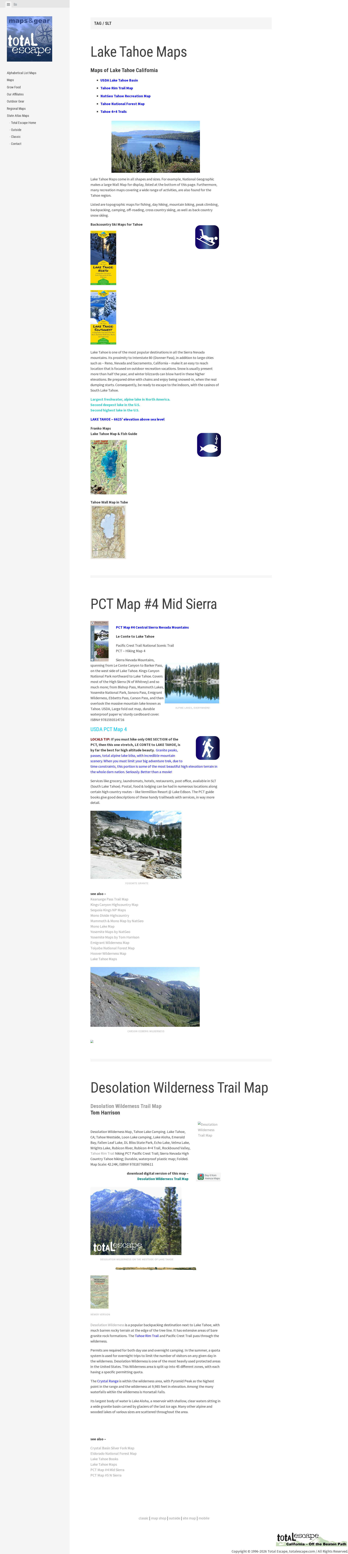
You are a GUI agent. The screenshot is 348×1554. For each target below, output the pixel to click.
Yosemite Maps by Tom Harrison (114, 937)
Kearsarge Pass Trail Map (109, 899)
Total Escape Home (23, 123)
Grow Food (14, 87)
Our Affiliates (15, 94)
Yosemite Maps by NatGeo (110, 931)
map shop (158, 1518)
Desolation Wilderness (107, 1325)
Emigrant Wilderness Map (109, 942)
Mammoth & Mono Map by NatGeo (117, 921)
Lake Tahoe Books (104, 1459)
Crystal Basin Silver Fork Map (112, 1448)
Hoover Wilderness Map (108, 953)
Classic (16, 137)
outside (174, 1518)
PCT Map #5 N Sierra (105, 1475)
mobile (203, 1518)
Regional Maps (16, 108)
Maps (10, 80)
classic (143, 1518)
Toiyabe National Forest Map (112, 948)
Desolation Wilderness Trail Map (179, 1087)
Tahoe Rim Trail (102, 1153)
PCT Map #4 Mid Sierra (153, 603)
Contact (16, 144)
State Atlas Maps (18, 116)
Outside (16, 130)
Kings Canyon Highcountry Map (114, 904)
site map (189, 1518)
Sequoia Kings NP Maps (108, 910)
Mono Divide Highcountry (109, 915)
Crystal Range (108, 1381)
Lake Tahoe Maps (138, 51)
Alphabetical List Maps (21, 73)
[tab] (8, 4)
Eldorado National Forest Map (113, 1453)
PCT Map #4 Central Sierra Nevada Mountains (152, 627)
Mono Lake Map (102, 926)
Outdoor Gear (15, 101)
